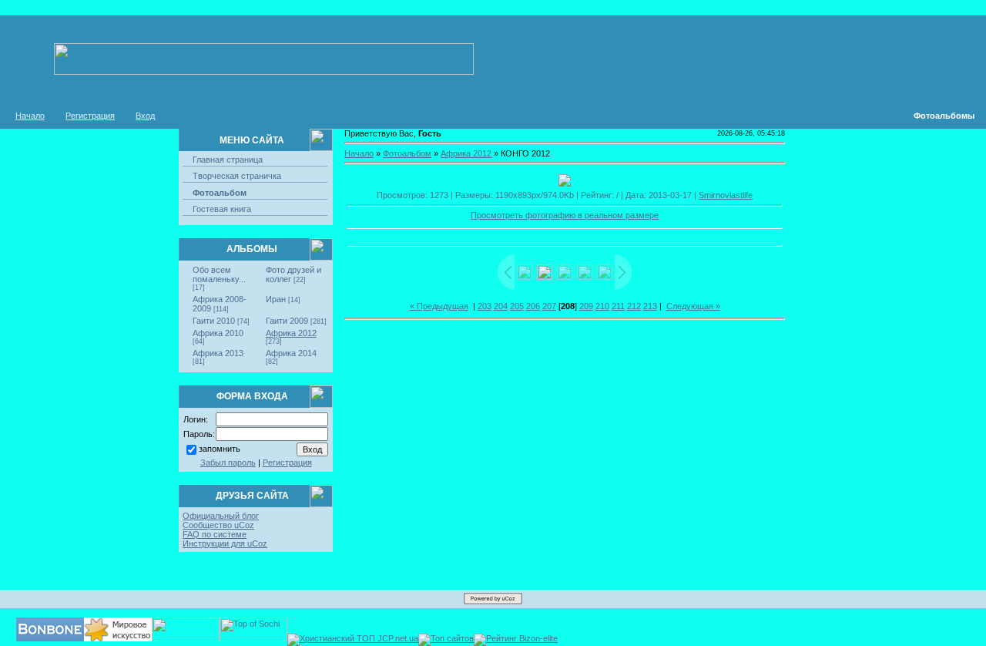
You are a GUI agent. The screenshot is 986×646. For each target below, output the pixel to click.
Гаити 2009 (287, 320)
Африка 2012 (291, 333)
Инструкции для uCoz (225, 543)
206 (533, 306)
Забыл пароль (228, 462)
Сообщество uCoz (218, 525)
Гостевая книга (222, 209)
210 (602, 306)
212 (634, 306)
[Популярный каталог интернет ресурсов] (50, 638)
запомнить (219, 448)
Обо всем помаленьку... (219, 274)
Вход (145, 115)
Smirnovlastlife (726, 195)
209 (586, 306)
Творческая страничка (237, 175)
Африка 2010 (218, 333)
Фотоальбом (219, 192)
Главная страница (228, 159)
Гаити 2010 (214, 320)
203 (484, 306)
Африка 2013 (218, 353)
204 (501, 306)
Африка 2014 (291, 353)
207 (549, 306)
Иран (276, 299)
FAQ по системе (214, 534)
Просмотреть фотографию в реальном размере (565, 215)
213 (650, 306)
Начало (30, 115)
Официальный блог (221, 515)
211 (618, 306)
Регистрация (90, 115)
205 (517, 306)
